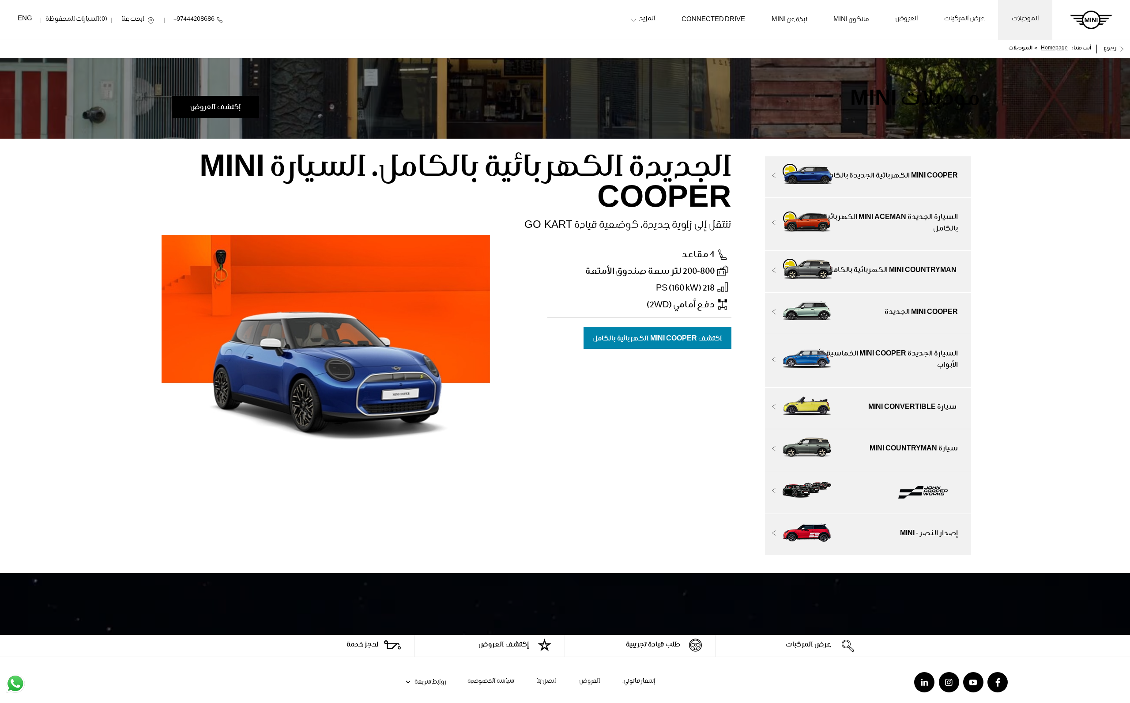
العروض (589, 681)
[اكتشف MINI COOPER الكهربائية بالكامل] (657, 331)
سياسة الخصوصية (490, 681)
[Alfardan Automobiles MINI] (1091, 20)
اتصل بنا (546, 681)
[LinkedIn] (924, 682)
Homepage (1054, 48)
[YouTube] (973, 682)
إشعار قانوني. (638, 681)
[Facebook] (997, 682)
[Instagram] (949, 682)
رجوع (1110, 48)
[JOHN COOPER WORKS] (868, 492)
